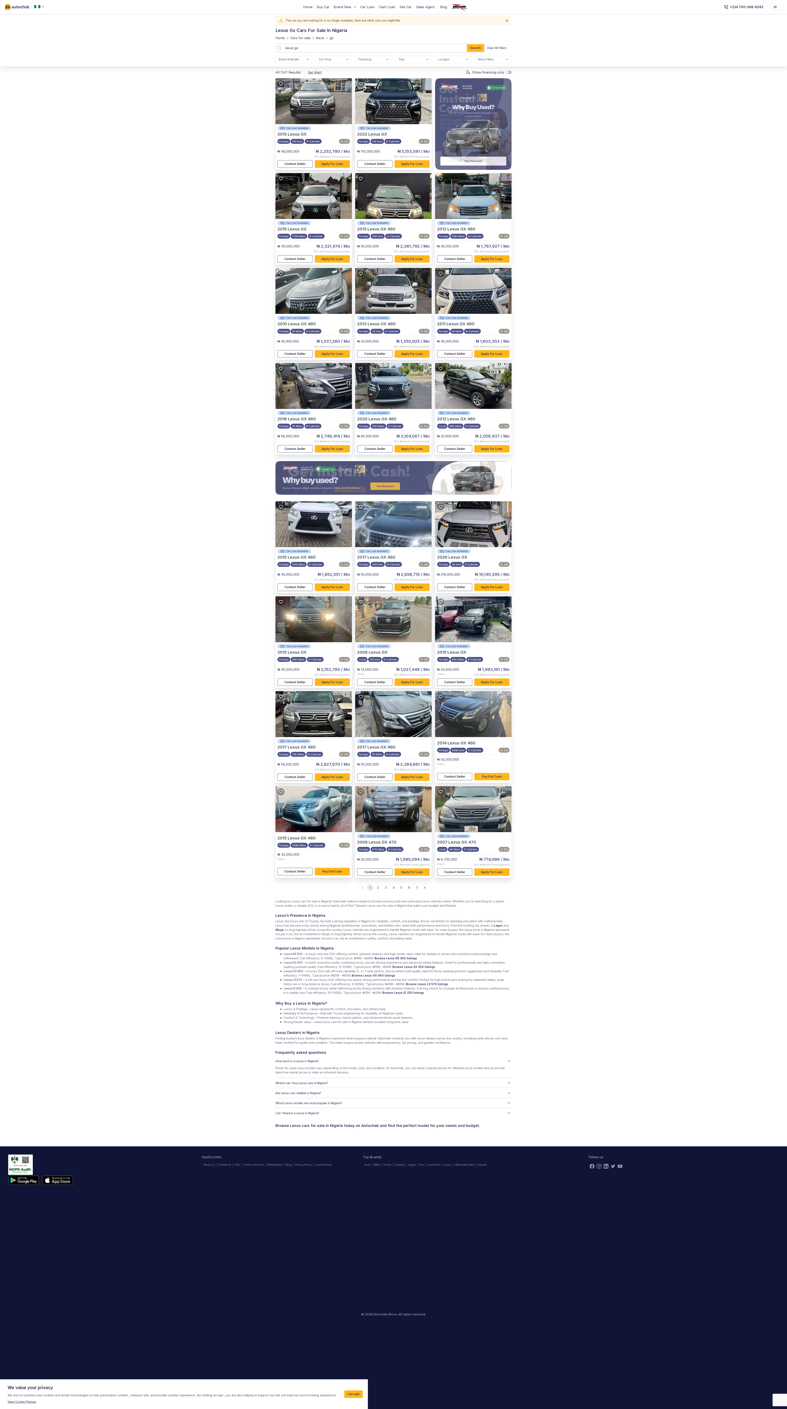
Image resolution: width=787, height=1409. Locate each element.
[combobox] (40, 7)
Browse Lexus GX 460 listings (373, 975)
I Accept (353, 1394)
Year (401, 59)
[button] (393, 1061)
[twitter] (613, 1166)
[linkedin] (606, 1166)
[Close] (507, 21)
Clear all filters (497, 48)
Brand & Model (289, 59)
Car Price (325, 59)
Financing (364, 59)
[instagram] (599, 1166)
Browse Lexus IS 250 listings (403, 992)
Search (475, 48)
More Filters (486, 59)
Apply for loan (332, 164)
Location (444, 59)
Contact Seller (295, 164)
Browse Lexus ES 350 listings (413, 967)
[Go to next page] (424, 887)
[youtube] (619, 1166)
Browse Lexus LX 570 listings (427, 984)
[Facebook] (592, 1166)
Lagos (498, 925)
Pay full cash (492, 776)
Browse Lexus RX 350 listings (395, 958)
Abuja (279, 929)
